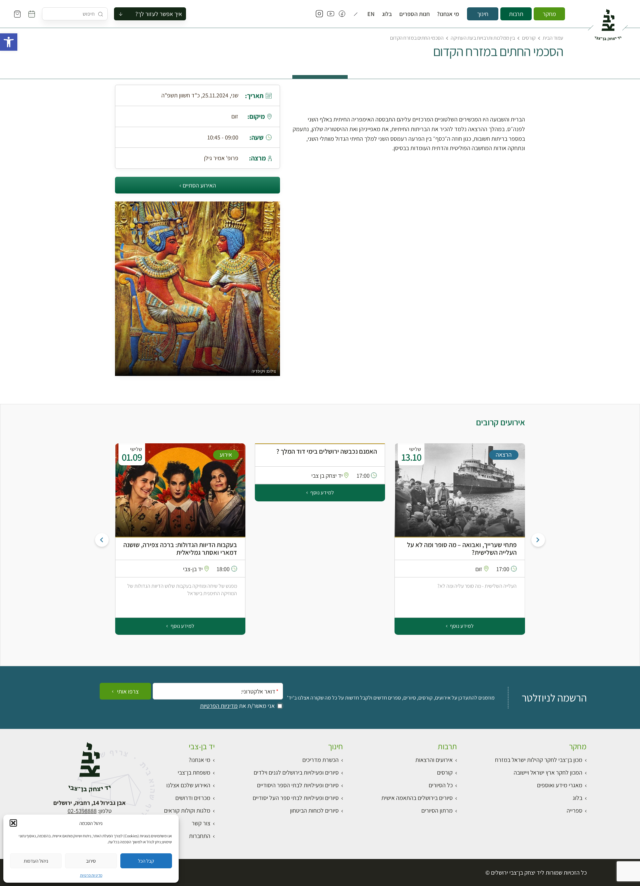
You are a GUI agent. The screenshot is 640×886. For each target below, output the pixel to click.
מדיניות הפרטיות (219, 706)
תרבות (516, 14)
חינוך (482, 14)
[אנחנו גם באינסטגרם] (319, 14)
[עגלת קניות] (17, 14)
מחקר (549, 14)
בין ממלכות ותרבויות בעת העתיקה (483, 37)
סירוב (91, 861)
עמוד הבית (553, 37)
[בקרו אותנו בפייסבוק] (342, 14)
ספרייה (574, 810)
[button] (8, 42)
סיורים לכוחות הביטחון (314, 810)
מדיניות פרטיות (91, 875)
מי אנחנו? (448, 14)
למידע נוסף (461, 625)
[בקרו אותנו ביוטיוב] (331, 14)
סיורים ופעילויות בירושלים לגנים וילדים (296, 772)
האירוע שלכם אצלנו (188, 785)
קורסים (528, 37)
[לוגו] (608, 22)
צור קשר (201, 823)
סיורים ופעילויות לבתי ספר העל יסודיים (296, 798)
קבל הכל (146, 861)
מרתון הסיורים (437, 810)
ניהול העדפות (36, 861)
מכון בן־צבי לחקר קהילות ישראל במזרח (538, 760)
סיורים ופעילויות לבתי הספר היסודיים (298, 785)
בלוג (387, 14)
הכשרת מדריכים (320, 760)
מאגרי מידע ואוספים (559, 785)
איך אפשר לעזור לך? (158, 14)
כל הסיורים (441, 785)
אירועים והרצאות (434, 760)
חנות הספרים (414, 14)
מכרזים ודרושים (192, 798)
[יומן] (32, 14)
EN (371, 14)
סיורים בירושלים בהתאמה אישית (417, 798)
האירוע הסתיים (199, 185)
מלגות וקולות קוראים (187, 810)
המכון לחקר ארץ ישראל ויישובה (548, 772)
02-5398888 (82, 811)
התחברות (199, 836)
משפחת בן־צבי (194, 772)
